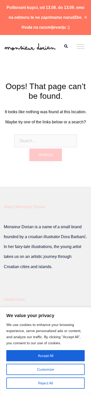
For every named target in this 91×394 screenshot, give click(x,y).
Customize (45, 369)
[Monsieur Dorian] (30, 46)
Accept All (45, 356)
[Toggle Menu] (81, 46)
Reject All (45, 383)
